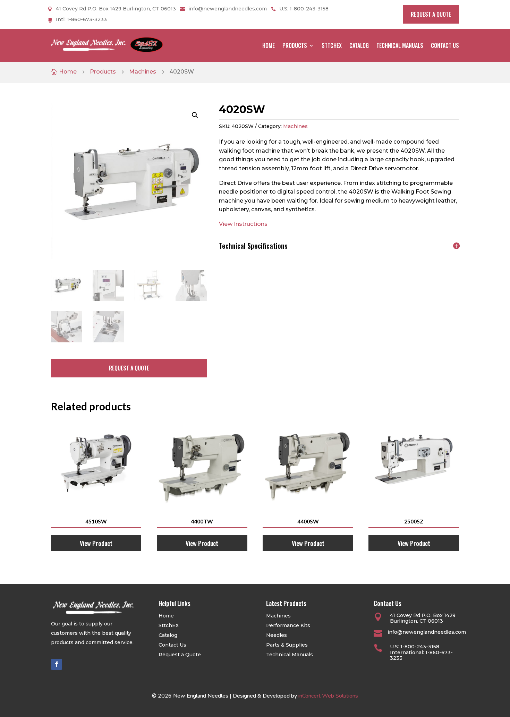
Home (268, 45)
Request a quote (431, 14)
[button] (195, 115)
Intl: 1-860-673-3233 (81, 20)
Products (294, 45)
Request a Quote (180, 654)
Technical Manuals (399, 45)
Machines (142, 71)
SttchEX (332, 45)
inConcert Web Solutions (328, 696)
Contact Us (445, 45)
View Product (96, 543)
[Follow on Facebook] (56, 664)
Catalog (359, 45)
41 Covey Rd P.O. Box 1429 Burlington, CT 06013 (116, 9)
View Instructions (243, 224)
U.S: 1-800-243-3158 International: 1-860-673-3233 (421, 652)
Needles (276, 635)
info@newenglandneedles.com (227, 9)
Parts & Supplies (287, 645)
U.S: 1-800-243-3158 (304, 9)
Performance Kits (288, 625)
